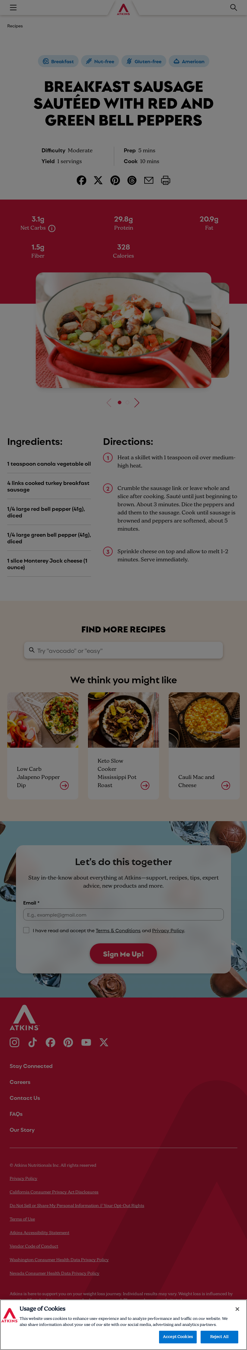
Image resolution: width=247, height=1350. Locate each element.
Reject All (219, 1336)
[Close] (237, 1309)
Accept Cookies (178, 1336)
